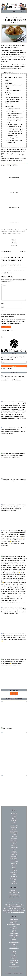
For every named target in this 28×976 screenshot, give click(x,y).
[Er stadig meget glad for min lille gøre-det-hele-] (14, 439)
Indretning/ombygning (14, 942)
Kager (16, 229)
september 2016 (14, 847)
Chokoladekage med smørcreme (14, 897)
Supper (14, 964)
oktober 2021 (14, 814)
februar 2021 (14, 818)
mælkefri (13, 231)
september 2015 (14, 861)
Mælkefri (14, 951)
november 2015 (14, 858)
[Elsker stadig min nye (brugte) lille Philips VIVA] (14, 542)
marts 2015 (14, 870)
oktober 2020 (14, 820)
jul (6, 231)
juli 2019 (14, 829)
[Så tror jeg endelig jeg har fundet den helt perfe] (14, 568)
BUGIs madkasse (14, 922)
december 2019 (14, 825)
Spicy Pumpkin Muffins (14, 892)
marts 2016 (14, 852)
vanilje (23, 231)
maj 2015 (14, 869)
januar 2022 (14, 813)
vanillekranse (11, 233)
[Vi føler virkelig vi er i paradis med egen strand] (14, 645)
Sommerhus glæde (14, 962)
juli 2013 (14, 879)
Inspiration (14, 944)
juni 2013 (14, 881)
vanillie (15, 233)
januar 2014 (14, 876)
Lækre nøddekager (14, 894)
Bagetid (19, 151)
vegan (19, 233)
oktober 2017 (14, 842)
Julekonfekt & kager (10, 229)
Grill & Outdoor (14, 940)
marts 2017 (14, 845)
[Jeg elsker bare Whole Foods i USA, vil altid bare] (14, 490)
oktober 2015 (14, 860)
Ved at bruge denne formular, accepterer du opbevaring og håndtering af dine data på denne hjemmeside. (14, 321)
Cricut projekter (14, 928)
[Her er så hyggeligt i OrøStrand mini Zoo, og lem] (14, 465)
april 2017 (14, 843)
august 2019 (14, 827)
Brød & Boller (14, 921)
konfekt (9, 231)
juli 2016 (14, 849)
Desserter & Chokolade (14, 935)
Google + (14, 245)
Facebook (14, 240)
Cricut (14, 926)
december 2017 (14, 840)
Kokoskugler (23, 251)
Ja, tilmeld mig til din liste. (8, 330)
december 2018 (14, 831)
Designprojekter (14, 933)
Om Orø (14, 953)
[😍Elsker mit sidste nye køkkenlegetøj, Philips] (14, 593)
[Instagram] (16, 693)
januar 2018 (14, 838)
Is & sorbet (14, 946)
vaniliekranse (19, 231)
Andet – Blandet (14, 919)
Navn (2, 303)
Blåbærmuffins (14, 890)
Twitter (14, 242)
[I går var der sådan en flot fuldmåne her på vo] (14, 387)
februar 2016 (14, 854)
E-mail (3, 307)
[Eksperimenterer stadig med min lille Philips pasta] (14, 516)
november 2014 (14, 872)
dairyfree (3, 231)
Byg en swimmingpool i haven (17, 912)
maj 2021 (14, 816)
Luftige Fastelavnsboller (14, 895)
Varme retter (14, 967)
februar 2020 (14, 824)
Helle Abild (19, 17)
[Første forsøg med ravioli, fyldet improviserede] (14, 413)
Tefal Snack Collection (14, 966)
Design (14, 930)
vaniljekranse (4, 233)
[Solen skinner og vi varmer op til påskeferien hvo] (14, 671)
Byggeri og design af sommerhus (14, 924)
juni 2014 (14, 874)
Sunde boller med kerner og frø (17, 908)
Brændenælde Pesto (16, 906)
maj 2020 (14, 822)
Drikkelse (14, 937)
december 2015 (14, 856)
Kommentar (4, 284)
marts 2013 (14, 883)
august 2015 (14, 863)
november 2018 (14, 833)
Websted (3, 311)
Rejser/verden (14, 957)
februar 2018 (14, 836)
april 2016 (14, 851)
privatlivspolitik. (8, 368)
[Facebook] (14, 693)
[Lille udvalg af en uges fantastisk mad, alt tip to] (14, 619)
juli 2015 (14, 865)
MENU (14, 11)
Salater (14, 958)
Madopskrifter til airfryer (10, 904)
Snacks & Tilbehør (14, 960)
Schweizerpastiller (6, 251)
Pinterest (14, 243)
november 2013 (14, 878)
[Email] (11, 693)
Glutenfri (14, 939)
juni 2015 (14, 867)
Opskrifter (20, 229)
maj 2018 (14, 834)
